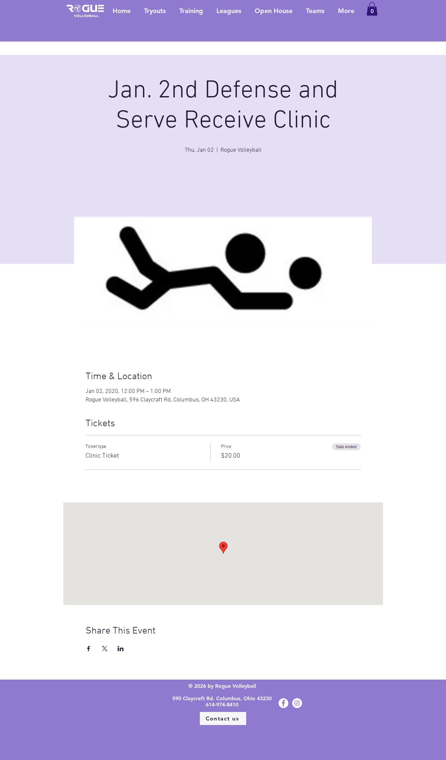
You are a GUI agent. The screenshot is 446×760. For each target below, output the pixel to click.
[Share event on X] (105, 648)
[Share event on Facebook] (89, 648)
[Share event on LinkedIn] (121, 648)
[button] (372, 9)
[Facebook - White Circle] (283, 703)
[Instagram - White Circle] (297, 703)
